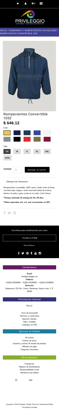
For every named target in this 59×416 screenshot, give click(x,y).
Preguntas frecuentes (29, 349)
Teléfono (29, 279)
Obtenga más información (17, 182)
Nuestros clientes (29, 319)
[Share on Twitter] (9, 213)
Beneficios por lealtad (29, 373)
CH (7, 151)
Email (29, 274)
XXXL (7, 158)
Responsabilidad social (29, 370)
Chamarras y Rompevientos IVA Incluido (32, 30)
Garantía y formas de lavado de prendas (29, 343)
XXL (47, 151)
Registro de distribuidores (29, 367)
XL (37, 151)
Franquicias (29, 364)
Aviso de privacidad (29, 313)
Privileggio (21, 404)
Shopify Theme (31, 404)
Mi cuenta (29, 338)
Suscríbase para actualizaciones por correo (29, 230)
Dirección (29, 285)
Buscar (29, 306)
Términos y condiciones (29, 316)
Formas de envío (29, 341)
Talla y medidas (29, 322)
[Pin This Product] (14, 213)
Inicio (3, 30)
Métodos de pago (29, 346)
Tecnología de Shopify (29, 407)
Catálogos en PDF (29, 325)
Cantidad (7, 169)
